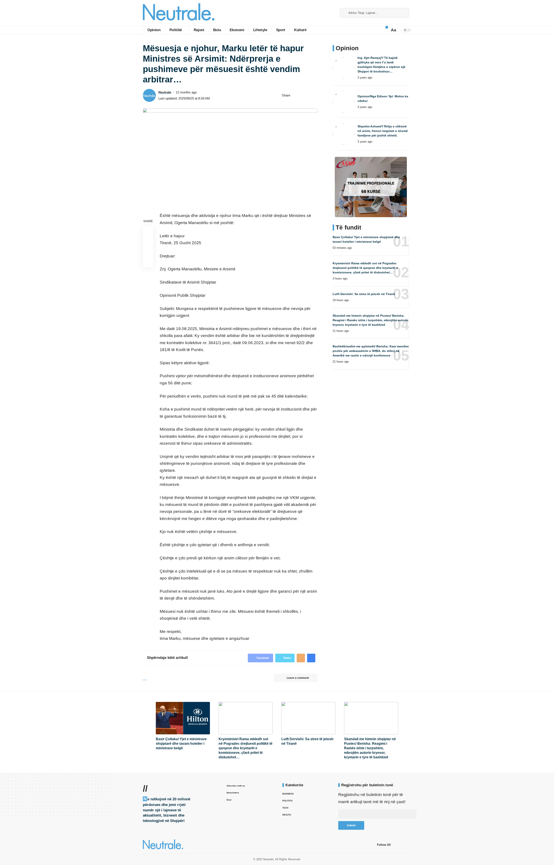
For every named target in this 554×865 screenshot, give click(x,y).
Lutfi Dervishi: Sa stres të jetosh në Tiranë (364, 294)
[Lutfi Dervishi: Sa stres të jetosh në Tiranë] (308, 718)
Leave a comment (298, 677)
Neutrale (164, 92)
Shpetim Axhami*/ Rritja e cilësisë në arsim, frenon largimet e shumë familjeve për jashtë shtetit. (383, 131)
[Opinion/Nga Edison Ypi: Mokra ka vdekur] (343, 101)
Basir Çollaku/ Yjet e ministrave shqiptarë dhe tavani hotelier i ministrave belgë (181, 743)
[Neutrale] (178, 12)
